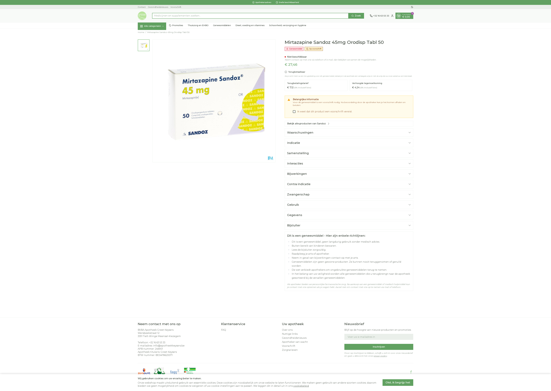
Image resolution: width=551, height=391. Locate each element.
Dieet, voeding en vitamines (250, 25)
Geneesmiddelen (222, 25)
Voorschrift (175, 7)
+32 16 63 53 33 (157, 342)
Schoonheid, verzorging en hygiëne (287, 25)
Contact (142, 7)
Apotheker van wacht (295, 342)
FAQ (223, 330)
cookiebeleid (301, 386)
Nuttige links (290, 334)
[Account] (392, 15)
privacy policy (380, 356)
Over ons (287, 330)
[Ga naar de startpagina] (142, 15)
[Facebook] (411, 372)
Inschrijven (379, 346)
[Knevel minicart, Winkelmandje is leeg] (398, 15)
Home (141, 32)
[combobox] (250, 16)
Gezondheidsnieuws (158, 7)
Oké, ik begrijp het (398, 382)
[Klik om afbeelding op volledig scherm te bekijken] (214, 101)
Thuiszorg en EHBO (198, 25)
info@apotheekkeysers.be (169, 345)
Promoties (177, 25)
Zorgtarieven (290, 350)
